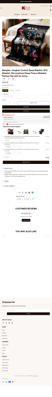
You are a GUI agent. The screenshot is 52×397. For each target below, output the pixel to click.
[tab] (22, 63)
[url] (35, 383)
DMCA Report (5, 385)
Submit (28, 320)
